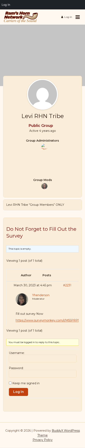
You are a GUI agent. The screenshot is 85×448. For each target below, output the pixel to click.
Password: (16, 368)
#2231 (67, 285)
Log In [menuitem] (6, 4)
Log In (18, 392)
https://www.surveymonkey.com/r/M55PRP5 (47, 320)
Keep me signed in (26, 383)
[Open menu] (77, 17)
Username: (17, 353)
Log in (68, 16)
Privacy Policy (43, 440)
